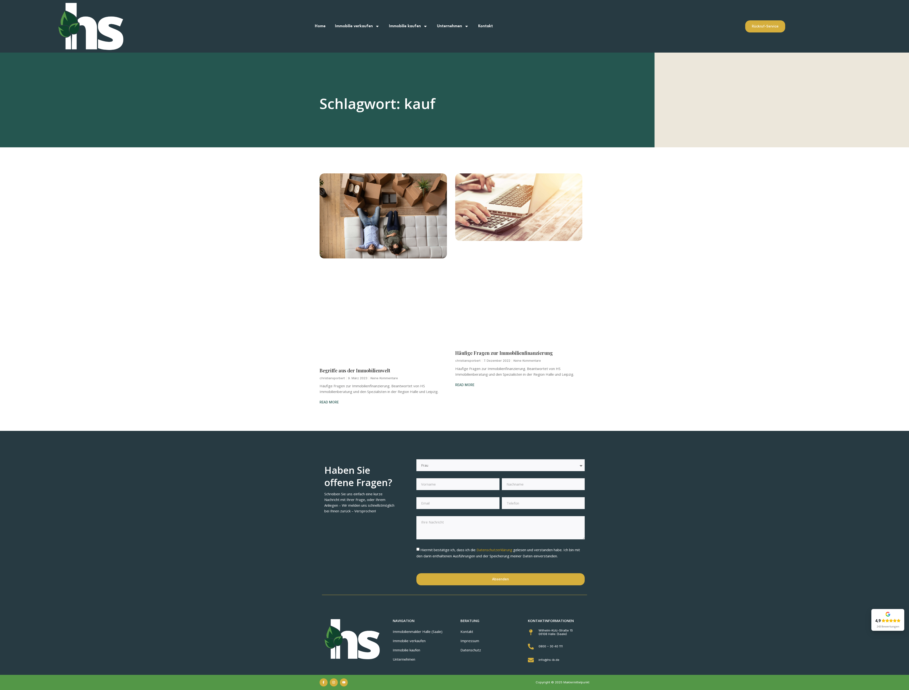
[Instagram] (334, 682)
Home (320, 26)
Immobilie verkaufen (354, 26)
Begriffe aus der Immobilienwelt (355, 370)
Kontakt (485, 26)
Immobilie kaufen (405, 26)
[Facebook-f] (324, 682)
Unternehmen (449, 26)
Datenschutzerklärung (495, 549)
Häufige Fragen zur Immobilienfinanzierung (504, 353)
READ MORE (329, 402)
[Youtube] (344, 682)
